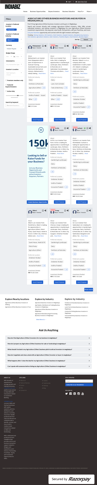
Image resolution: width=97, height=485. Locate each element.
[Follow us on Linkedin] (75, 393)
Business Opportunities (38, 11)
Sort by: (77, 39)
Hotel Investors (57, 35)
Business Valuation (69, 11)
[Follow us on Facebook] (71, 393)
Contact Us (23, 390)
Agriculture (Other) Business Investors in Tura (18, 307)
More (89, 11)
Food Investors (74, 37)
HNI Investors (48, 35)
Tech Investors (32, 37)
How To (80, 11)
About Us (23, 380)
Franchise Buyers (64, 37)
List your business (34, 32)
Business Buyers (83, 37)
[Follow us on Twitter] (67, 393)
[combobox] (14, 30)
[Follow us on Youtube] (83, 393)
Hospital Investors (68, 35)
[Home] (13, 8)
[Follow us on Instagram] (79, 393)
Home (25, 11)
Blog (44, 388)
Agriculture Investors (43, 37)
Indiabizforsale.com (9, 388)
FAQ (21, 388)
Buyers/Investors (54, 11)
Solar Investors (54, 37)
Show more (88, 290)
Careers (45, 380)
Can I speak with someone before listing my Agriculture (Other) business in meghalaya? (37, 366)
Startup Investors (39, 35)
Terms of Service (25, 383)
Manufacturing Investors (81, 35)
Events (22, 385)
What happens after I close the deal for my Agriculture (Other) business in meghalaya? (36, 361)
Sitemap (45, 385)
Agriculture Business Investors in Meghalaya (47, 303)
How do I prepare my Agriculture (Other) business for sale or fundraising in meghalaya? (37, 344)
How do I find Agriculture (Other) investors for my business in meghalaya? (32, 338)
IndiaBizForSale (8, 401)
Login (69, 2)
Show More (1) (40, 319)
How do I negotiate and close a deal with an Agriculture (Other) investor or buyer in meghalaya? (39, 355)
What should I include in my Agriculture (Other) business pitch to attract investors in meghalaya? (40, 349)
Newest (86, 39)
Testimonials (46, 383)
